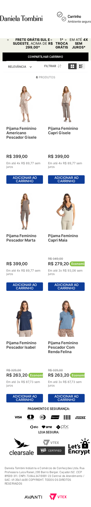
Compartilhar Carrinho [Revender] (45, 56)
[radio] (72, 66)
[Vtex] (58, 497)
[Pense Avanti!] (33, 497)
